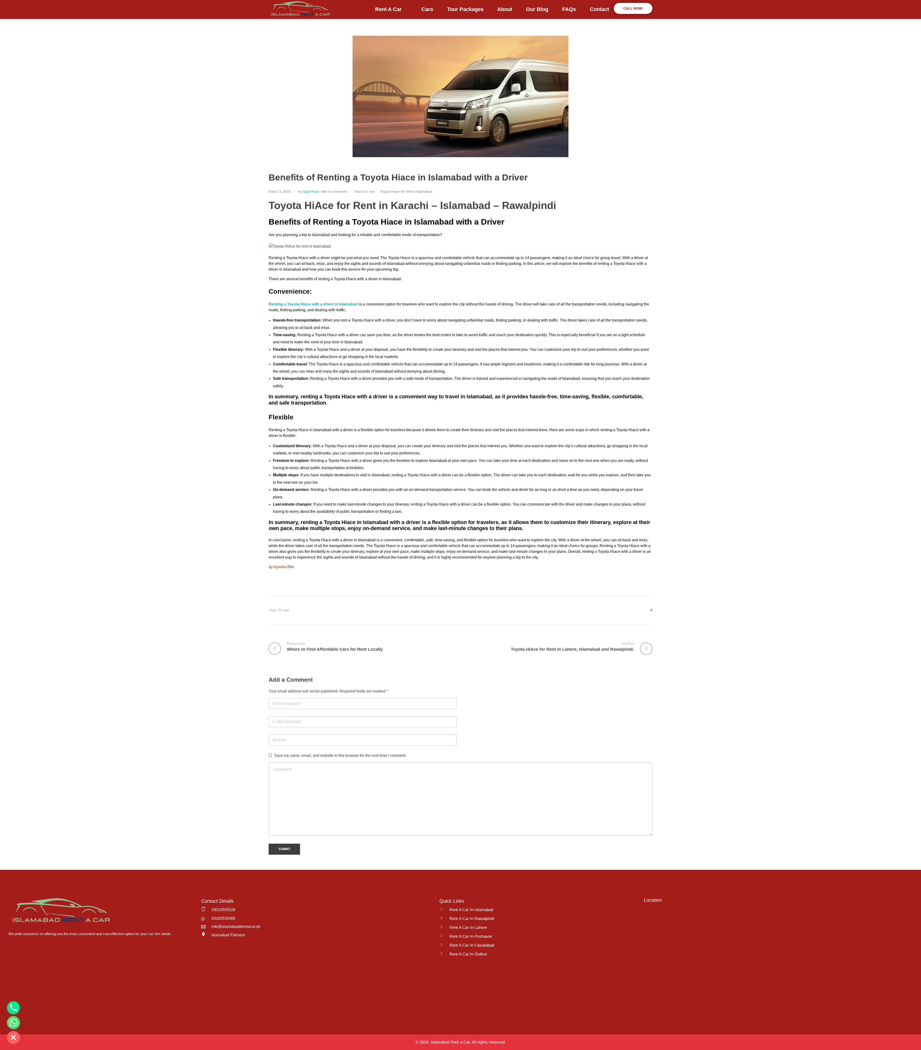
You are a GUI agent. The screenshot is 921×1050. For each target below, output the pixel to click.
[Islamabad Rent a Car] (299, 8)
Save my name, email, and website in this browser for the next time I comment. (340, 755)
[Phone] (13, 1007)
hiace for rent (364, 191)
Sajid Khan (311, 191)
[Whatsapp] (13, 1022)
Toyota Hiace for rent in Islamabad (406, 191)
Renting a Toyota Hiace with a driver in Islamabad (313, 304)
